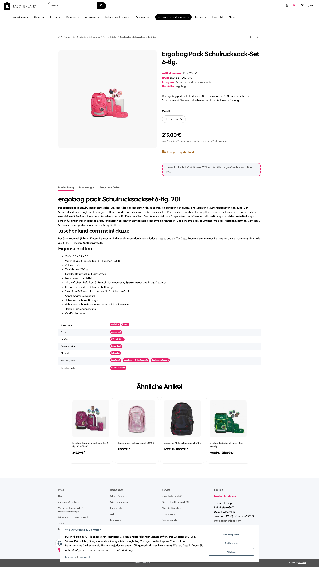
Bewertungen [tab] (87, 187)
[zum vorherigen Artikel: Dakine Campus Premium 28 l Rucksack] (250, 37)
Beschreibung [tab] (66, 187)
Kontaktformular (170, 520)
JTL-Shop (302, 563)
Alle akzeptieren (231, 535)
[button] (287, 5)
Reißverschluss (118, 368)
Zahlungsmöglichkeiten (69, 502)
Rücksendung (168, 514)
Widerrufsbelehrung (119, 496)
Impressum (70, 557)
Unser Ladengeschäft (172, 496)
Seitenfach (116, 346)
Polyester (115, 353)
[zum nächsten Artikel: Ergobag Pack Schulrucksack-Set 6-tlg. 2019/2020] (257, 37)
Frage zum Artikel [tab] (110, 187)
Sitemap (62, 523)
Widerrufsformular (119, 502)
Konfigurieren (231, 543)
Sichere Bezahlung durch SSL (175, 502)
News (60, 496)
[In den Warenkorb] (61, 48)
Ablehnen (231, 552)
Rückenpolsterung (160, 360)
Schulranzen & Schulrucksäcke (194, 82)
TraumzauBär (176, 120)
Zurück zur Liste (68, 37)
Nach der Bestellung (171, 508)
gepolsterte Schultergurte (136, 360)
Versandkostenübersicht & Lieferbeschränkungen (70, 510)
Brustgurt (115, 360)
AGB (112, 514)
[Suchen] (101, 5)
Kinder (125, 324)
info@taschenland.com (227, 521)
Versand (223, 141)
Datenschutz (85, 557)
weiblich (115, 324)
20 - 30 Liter (117, 339)
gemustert (116, 332)
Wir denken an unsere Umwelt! (73, 517)
